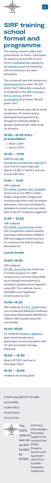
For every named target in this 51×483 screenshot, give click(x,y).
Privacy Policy (11, 412)
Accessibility (11, 402)
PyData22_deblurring (31, 333)
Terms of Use (11, 417)
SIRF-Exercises (35, 91)
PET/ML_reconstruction (17, 269)
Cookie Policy (11, 407)
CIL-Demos (14, 95)
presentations (12, 84)
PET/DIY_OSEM (29, 307)
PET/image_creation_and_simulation (25, 189)
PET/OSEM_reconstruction (19, 227)
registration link (21, 62)
